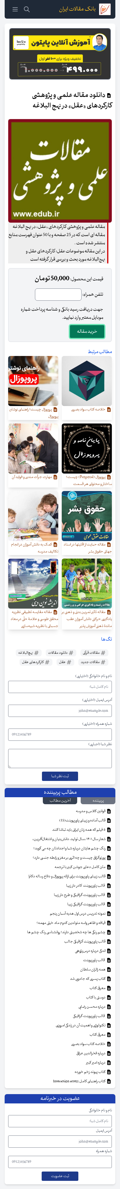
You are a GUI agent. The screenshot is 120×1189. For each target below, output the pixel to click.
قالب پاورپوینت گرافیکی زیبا (86, 904)
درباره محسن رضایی (92, 1006)
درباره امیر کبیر (96, 1062)
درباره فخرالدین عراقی (91, 1053)
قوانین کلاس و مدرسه (91, 811)
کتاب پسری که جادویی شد (88, 978)
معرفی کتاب (97, 988)
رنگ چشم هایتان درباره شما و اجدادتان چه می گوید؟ (69, 848)
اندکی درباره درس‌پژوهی (90, 951)
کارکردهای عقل (33, 662)
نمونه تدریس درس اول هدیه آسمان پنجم (78, 913)
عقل (62, 662)
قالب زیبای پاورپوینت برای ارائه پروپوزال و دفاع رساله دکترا (67, 876)
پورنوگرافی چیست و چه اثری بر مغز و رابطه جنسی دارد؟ (69, 857)
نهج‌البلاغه (25, 652)
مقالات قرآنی (91, 652)
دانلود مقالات (58, 652)
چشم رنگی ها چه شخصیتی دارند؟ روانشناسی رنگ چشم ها (66, 932)
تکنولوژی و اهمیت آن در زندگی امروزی (81, 1025)
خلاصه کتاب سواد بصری (88, 1044)
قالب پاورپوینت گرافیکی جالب (85, 941)
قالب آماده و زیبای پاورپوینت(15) (82, 820)
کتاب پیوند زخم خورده (90, 1072)
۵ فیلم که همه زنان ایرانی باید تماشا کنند (79, 829)
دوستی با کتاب (96, 997)
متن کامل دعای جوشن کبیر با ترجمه (80, 867)
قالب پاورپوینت (94, 960)
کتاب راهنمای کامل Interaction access (79, 1081)
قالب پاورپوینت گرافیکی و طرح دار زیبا (80, 895)
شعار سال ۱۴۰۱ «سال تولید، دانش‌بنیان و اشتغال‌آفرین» (69, 839)
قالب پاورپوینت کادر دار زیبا (86, 885)
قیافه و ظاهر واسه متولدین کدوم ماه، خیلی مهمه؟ (71, 923)
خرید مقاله (87, 331)
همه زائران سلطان (93, 969)
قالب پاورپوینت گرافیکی (89, 1016)
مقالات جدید (90, 662)
